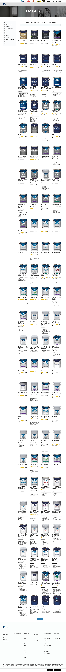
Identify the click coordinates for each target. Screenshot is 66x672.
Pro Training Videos (47, 653)
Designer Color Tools (37, 638)
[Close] (64, 670)
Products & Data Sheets (57, 640)
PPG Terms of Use (23, 666)
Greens (25, 645)
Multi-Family (46, 647)
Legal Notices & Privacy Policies (15, 666)
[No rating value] (33, 43)
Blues (24, 648)
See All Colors (26, 636)
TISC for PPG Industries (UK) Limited (25, 667)
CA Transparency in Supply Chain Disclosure (47, 666)
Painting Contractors (47, 638)
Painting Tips (5, 637)
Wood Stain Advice (6, 641)
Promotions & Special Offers (17, 633)
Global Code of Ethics (58, 666)
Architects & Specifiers (47, 633)
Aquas (25, 647)
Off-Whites (25, 657)
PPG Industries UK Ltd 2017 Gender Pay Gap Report (39, 667)
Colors (36, 4)
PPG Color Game (36, 642)
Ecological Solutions (57, 638)
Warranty (50, 667)
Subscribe (60, 4)
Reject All (50, 670)
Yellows (25, 643)
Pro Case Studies (46, 651)
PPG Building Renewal (47, 645)
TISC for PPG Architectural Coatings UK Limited (10, 667)
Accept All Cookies (57, 670)
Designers (45, 640)
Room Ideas (5, 639)
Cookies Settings (43, 670)
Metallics (25, 650)
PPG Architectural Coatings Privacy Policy (33, 666)
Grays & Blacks (26, 655)
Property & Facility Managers (46, 649)
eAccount (55, 636)
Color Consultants (36, 640)
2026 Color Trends (26, 633)
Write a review (20, 44)
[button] (23, 4)
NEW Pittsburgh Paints (55, 4)
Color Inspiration (5, 634)
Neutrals (25, 652)
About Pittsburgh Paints (57, 633)
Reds (24, 640)
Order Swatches (46, 636)
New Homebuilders (47, 643)
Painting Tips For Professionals (46, 655)
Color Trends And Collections (36, 635)
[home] (6, 4)
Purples (25, 638)
